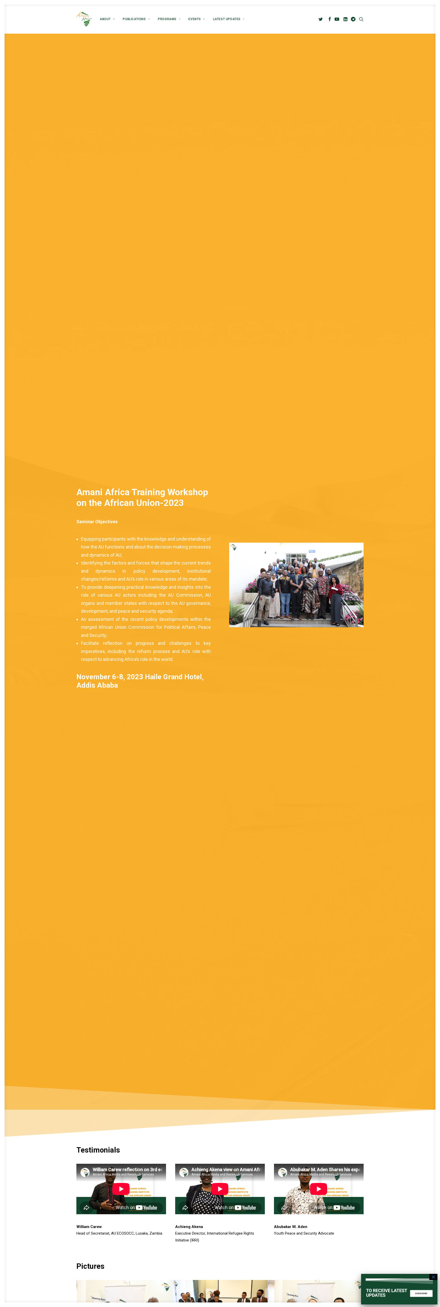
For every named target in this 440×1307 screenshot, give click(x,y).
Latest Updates (227, 19)
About (105, 19)
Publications (134, 19)
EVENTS (194, 19)
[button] (321, 19)
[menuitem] (107, 19)
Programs (167, 19)
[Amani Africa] (84, 19)
